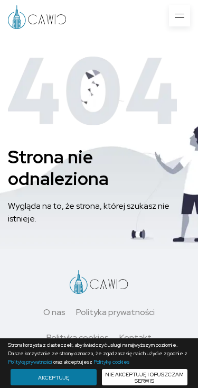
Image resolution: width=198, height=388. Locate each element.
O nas (54, 312)
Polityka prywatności (115, 312)
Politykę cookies (111, 361)
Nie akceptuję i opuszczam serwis (144, 377)
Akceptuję (53, 377)
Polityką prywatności (30, 361)
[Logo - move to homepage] (37, 16)
